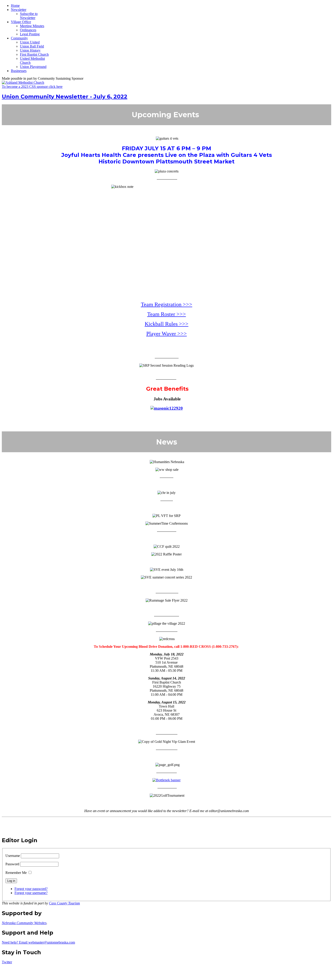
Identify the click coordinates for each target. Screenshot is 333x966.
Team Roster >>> (166, 314)
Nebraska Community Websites (24, 923)
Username (12, 856)
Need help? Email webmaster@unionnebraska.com (38, 942)
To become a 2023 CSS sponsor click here (32, 86)
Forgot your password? (31, 889)
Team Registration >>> (166, 304)
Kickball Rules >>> (166, 324)
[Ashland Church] (23, 82)
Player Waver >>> (166, 334)
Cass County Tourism (64, 903)
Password (12, 864)
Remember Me (16, 873)
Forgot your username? (31, 893)
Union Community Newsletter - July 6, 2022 (64, 96)
